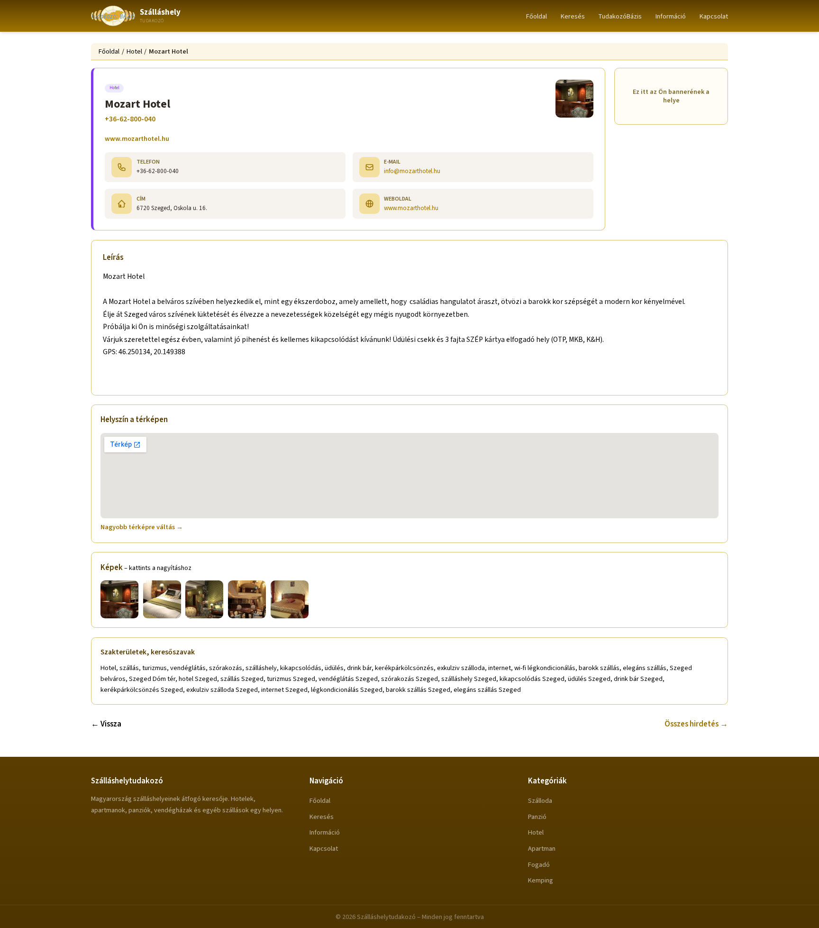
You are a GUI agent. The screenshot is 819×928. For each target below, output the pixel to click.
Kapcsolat (714, 16)
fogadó (539, 865)
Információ (670, 16)
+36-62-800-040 (130, 119)
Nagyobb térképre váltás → (141, 527)
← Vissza (106, 724)
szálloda (540, 801)
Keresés (573, 16)
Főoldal (536, 16)
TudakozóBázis (620, 16)
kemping (540, 880)
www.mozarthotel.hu (137, 139)
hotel (536, 832)
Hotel (134, 51)
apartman (541, 849)
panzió (537, 817)
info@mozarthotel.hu (412, 170)
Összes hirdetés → (696, 724)
